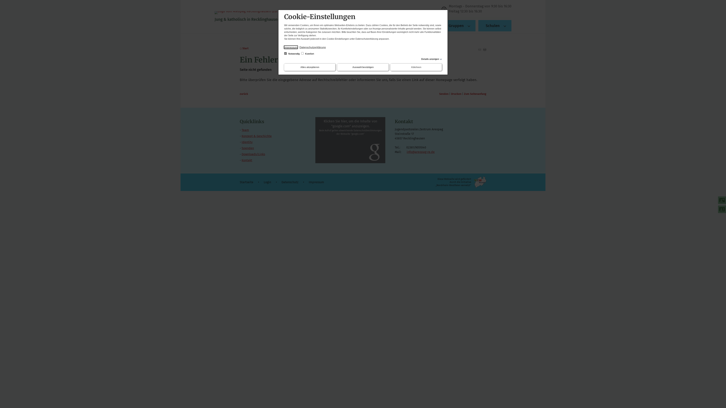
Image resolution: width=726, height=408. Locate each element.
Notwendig (294, 54)
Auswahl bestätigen (363, 67)
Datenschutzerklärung (312, 47)
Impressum (291, 47)
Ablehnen (416, 67)
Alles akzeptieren (309, 67)
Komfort (309, 54)
